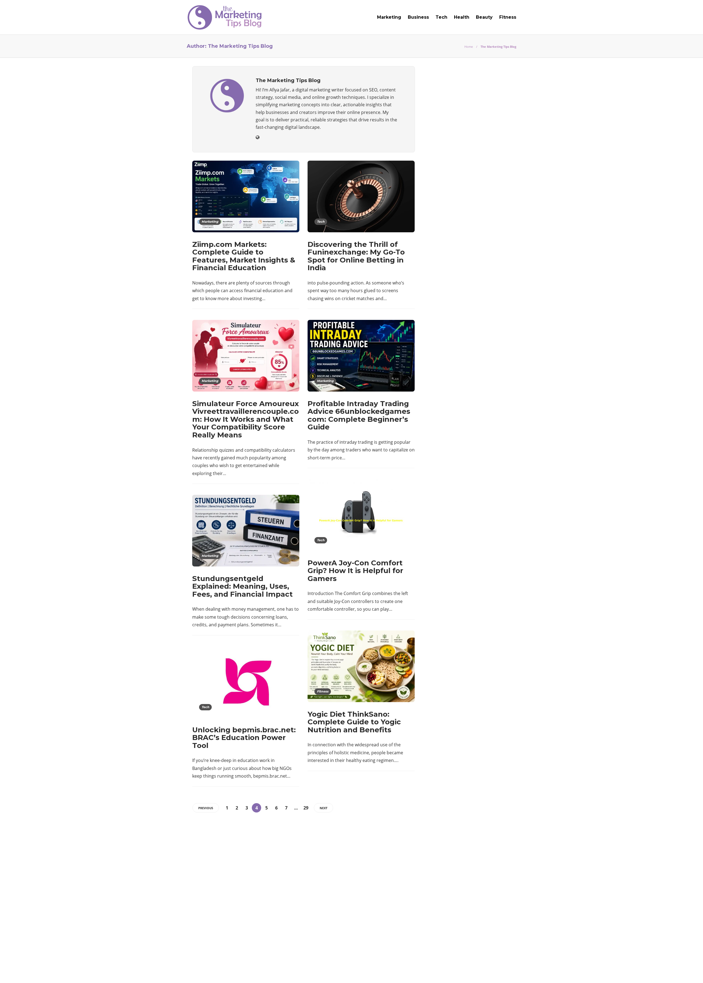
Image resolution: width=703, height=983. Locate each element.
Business (418, 17)
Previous (205, 808)
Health (461, 17)
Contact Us (503, 970)
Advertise (472, 970)
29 (305, 808)
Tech (441, 17)
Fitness (507, 17)
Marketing (389, 17)
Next (323, 808)
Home (468, 46)
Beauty (484, 17)
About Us (426, 970)
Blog (448, 970)
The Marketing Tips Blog (497, 962)
